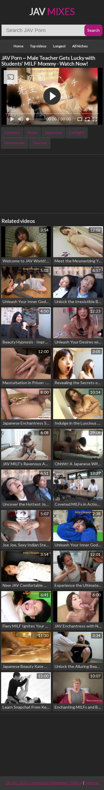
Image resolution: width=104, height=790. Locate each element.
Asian (32, 132)
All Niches (80, 46)
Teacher (39, 142)
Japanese (53, 132)
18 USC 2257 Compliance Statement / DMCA (43, 782)
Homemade (14, 142)
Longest (59, 46)
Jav (52, 11)
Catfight (76, 132)
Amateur (12, 132)
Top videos (38, 46)
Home (18, 46)
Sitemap (92, 782)
